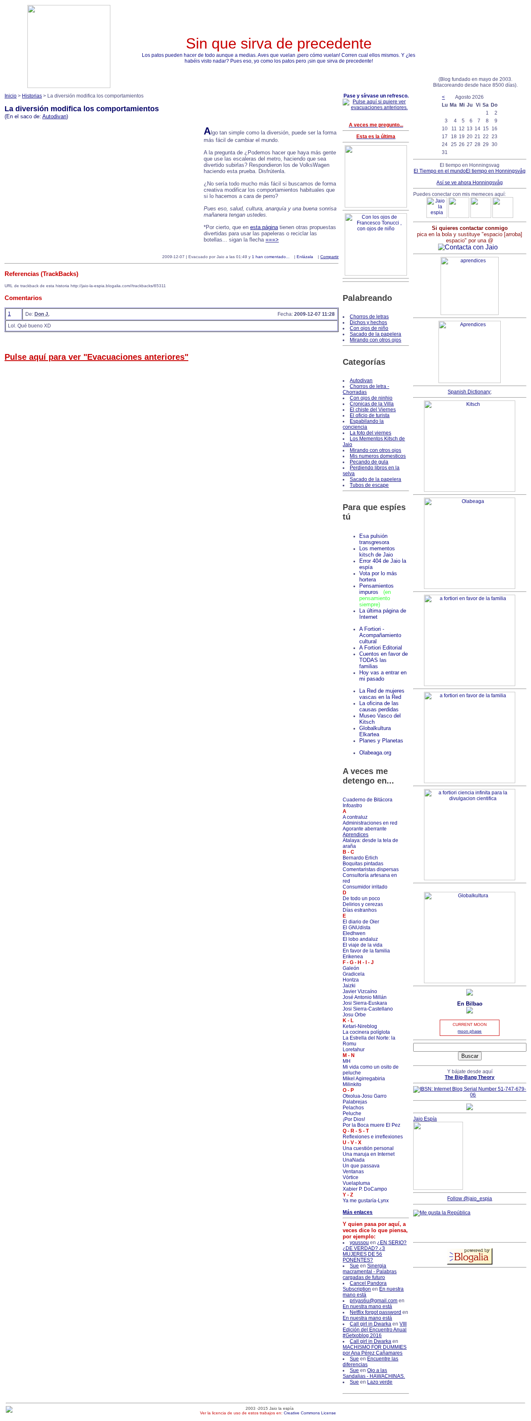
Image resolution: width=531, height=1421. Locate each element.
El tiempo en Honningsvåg (496, 171)
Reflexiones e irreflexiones (373, 1137)
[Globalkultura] (469, 981)
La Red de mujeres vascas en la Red (381, 694)
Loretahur (354, 1049)
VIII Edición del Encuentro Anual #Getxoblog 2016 (375, 1329)
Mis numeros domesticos (378, 456)
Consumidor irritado (365, 887)
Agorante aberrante (365, 829)
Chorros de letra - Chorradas (366, 389)
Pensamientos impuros (376, 589)
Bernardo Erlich (360, 858)
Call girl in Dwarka (370, 1324)
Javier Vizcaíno (360, 991)
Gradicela (354, 974)
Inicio (11, 96)
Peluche (352, 1113)
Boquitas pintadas (363, 864)
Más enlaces (358, 1212)
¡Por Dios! (354, 1119)
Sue (354, 1266)
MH (347, 1061)
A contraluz (355, 817)
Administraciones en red (370, 823)
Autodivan (54, 116)
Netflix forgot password (375, 1312)
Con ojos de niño (369, 328)
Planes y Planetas (381, 740)
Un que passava (361, 1166)
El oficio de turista (370, 415)
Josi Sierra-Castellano (368, 1009)
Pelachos (353, 1108)
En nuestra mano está (367, 1306)
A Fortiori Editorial (380, 648)
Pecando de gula (369, 462)
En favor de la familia (366, 951)
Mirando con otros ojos (375, 340)
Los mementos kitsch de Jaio (377, 551)
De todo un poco (361, 898)
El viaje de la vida (362, 945)
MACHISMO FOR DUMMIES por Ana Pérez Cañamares (375, 1350)
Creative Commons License (310, 1413)
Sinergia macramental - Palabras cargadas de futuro (370, 1271)
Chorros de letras (369, 317)
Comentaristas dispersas (371, 869)
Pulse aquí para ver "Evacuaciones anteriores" (96, 356)
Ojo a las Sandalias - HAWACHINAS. (374, 1373)
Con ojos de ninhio (371, 398)
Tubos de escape (369, 485)
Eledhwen (354, 933)
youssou (359, 1242)
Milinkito (352, 1084)
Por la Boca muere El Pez (371, 1125)
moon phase (470, 1031)
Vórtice (350, 1177)
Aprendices (355, 834)
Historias (32, 96)
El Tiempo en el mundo (440, 171)
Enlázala (305, 256)
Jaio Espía (425, 1119)
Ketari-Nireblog (360, 1026)
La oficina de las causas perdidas (379, 706)
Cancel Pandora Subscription (365, 1286)
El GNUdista (356, 927)
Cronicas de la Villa (372, 404)
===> (272, 240)
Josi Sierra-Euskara (365, 1003)
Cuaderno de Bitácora (367, 800)
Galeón (351, 968)
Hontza (351, 980)
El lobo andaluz (360, 939)
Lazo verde (379, 1382)
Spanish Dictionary (469, 392)
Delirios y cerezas (363, 904)
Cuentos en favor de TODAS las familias (383, 660)
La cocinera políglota (366, 1032)
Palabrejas (355, 1102)
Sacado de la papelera (375, 334)
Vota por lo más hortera (378, 576)
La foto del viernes (370, 433)
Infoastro (352, 805)
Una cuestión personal (368, 1148)
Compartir (329, 256)
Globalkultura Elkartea (375, 731)
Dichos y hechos (368, 322)
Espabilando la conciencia (363, 424)
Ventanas (353, 1171)
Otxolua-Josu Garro (365, 1096)
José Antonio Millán (365, 997)
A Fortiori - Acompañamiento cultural (380, 635)
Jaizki (349, 986)
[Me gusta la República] (441, 1213)
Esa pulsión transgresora (374, 539)
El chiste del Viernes (373, 410)
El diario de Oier (361, 922)
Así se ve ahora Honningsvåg (469, 183)
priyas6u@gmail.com (373, 1301)
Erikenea (353, 957)
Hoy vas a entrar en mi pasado (383, 675)
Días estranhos (360, 910)
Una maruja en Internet (369, 1154)
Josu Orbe (354, 1015)
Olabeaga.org (375, 753)
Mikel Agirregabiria (364, 1079)
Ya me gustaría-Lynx (366, 1201)
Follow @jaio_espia (469, 1198)
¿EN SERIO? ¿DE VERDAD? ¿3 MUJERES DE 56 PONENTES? (375, 1251)
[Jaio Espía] (438, 1188)
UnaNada (354, 1160)
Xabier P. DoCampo (365, 1189)
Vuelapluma (356, 1183)
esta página (264, 227)
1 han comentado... (271, 256)
